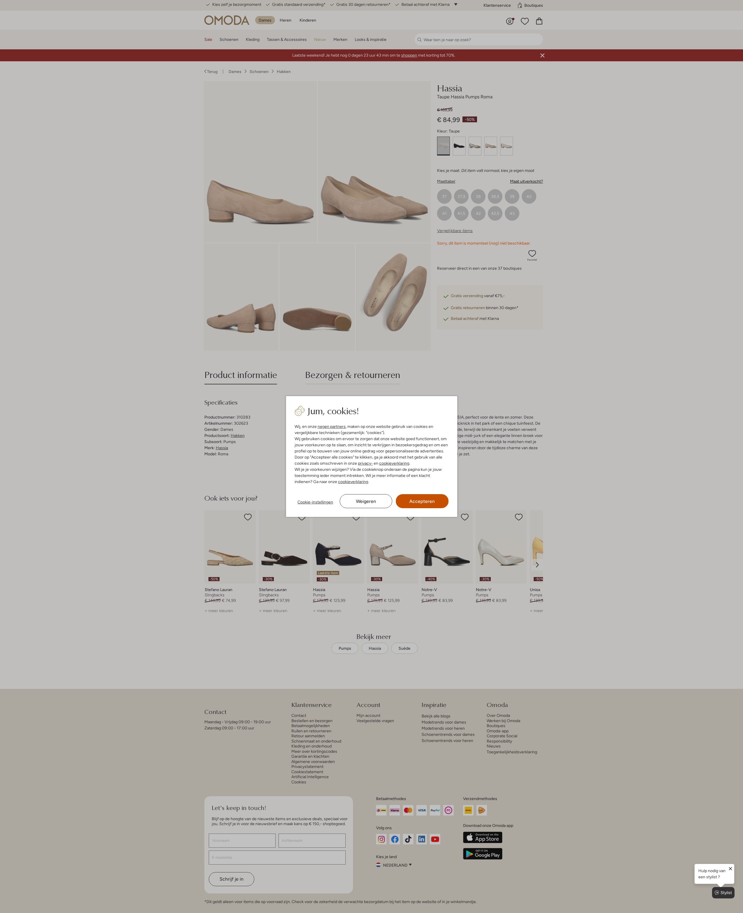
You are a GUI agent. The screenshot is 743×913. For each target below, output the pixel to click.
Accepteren (422, 501)
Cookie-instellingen (315, 502)
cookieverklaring (394, 463)
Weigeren (366, 501)
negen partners (332, 426)
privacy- (365, 463)
